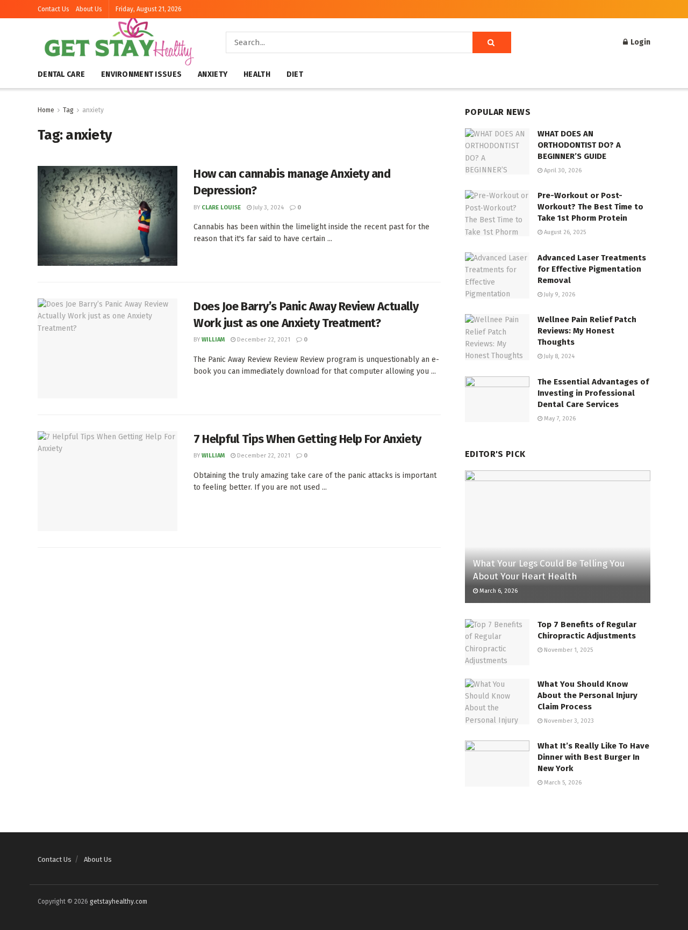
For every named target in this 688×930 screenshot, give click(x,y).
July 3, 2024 (268, 207)
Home (46, 110)
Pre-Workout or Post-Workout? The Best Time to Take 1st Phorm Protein (590, 207)
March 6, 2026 (498, 590)
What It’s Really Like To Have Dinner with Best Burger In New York (593, 757)
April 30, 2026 (562, 170)
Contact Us (53, 9)
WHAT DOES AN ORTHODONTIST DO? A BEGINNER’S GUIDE (579, 145)
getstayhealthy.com (118, 901)
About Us (89, 9)
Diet (294, 74)
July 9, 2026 (558, 294)
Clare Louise (221, 207)
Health (256, 74)
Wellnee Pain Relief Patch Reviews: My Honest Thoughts (587, 331)
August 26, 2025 (564, 232)
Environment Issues (141, 74)
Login (639, 42)
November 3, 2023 (568, 720)
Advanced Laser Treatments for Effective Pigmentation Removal (592, 269)
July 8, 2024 (558, 356)
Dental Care (61, 74)
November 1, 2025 (567, 649)
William (213, 339)
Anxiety (212, 74)
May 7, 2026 (559, 418)
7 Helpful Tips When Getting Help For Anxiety (307, 439)
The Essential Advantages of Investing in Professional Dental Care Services (593, 393)
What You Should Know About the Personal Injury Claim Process (587, 695)
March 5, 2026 (562, 782)
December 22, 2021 (262, 339)
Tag (68, 110)
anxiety (93, 110)
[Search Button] (491, 42)
